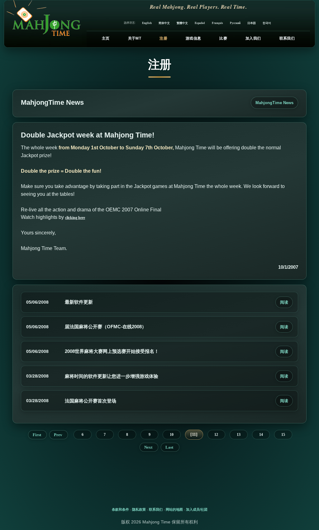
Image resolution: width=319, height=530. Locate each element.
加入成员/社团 (196, 509)
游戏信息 (193, 38)
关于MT (134, 38)
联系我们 (287, 38)
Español (200, 23)
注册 (163, 38)
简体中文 (164, 23)
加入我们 (253, 38)
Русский (235, 23)
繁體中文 (182, 23)
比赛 (223, 38)
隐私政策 (139, 509)
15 (283, 434)
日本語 (251, 23)
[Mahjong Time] (43, 23)
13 (238, 434)
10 (172, 434)
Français (217, 23)
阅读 (284, 302)
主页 (106, 38)
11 (194, 434)
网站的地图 (174, 509)
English (147, 23)
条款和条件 (120, 509)
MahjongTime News (274, 102)
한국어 (267, 23)
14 (261, 434)
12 (216, 434)
